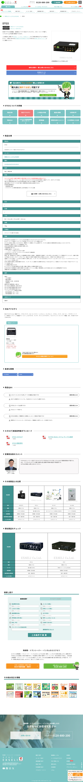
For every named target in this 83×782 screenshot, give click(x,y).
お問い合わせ (71, 2)
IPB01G (8, 339)
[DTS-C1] (36, 500)
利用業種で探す (63, 11)
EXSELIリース (26, 36)
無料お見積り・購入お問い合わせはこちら (41, 67)
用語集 (68, 755)
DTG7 (64, 562)
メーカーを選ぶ (47, 604)
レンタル (20, 36)
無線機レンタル (55, 755)
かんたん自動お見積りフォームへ (44, 356)
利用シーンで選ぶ (47, 608)
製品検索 (58, 2)
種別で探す (17, 11)
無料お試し (54, 764)
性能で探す (52, 11)
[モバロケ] (54, 502)
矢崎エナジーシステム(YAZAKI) (12, 16)
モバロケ (54, 505)
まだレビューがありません (15, 28)
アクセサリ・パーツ (76, 11)
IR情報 (68, 761)
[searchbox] (25, 606)
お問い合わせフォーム (40, 38)
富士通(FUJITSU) (36, 511)
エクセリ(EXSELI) (21, 511)
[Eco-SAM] (72, 501)
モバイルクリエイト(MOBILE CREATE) (54, 511)
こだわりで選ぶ (16, 608)
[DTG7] (64, 559)
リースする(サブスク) (56, 758)
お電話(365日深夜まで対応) (22, 38)
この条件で (40, 635)
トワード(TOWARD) (72, 511)
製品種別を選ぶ (16, 604)
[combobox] (25, 606)
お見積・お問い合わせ (42, 194)
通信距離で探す (40, 11)
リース (53, 618)
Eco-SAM (72, 505)
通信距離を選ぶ (16, 613)
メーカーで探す (29, 11)
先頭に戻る (81, 765)
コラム (52, 770)
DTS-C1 (36, 505)
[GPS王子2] (21, 500)
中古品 (14, 36)
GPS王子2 (21, 505)
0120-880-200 (42, 2)
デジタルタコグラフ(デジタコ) (11, 164)
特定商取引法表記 (70, 764)
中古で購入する (55, 761)
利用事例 (53, 767)
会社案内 (68, 758)
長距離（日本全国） (21, 514)
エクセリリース (21, 519)
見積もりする (21, 508)
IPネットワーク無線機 (6, 11)
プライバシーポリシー (71, 767)
